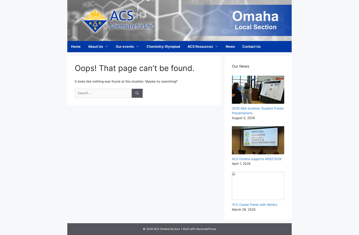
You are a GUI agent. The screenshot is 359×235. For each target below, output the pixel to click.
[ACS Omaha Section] (179, 20)
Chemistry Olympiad (163, 46)
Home (76, 46)
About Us (95, 46)
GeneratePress (206, 229)
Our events (125, 46)
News (230, 46)
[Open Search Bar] (286, 46)
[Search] (137, 93)
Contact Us (251, 46)
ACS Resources (200, 46)
